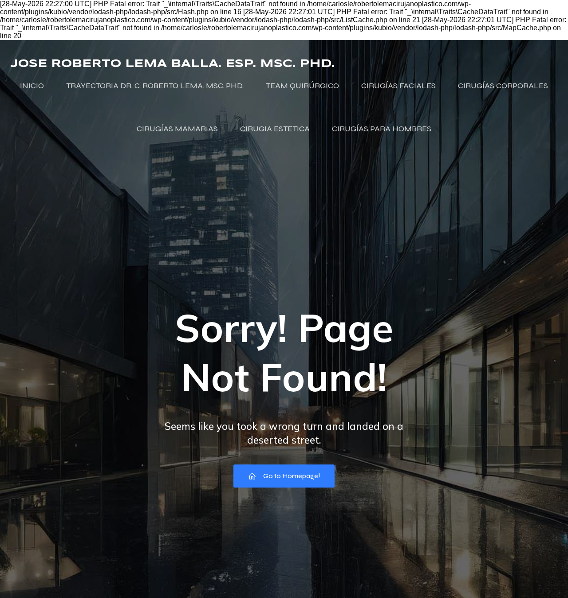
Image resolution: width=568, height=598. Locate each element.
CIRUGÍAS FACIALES (398, 85)
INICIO (32, 85)
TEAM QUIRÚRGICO (302, 85)
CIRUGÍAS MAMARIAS (177, 129)
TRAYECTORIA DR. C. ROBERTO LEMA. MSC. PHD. (155, 85)
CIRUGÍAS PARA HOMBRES (381, 129)
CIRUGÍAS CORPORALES (503, 85)
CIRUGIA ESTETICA (275, 129)
